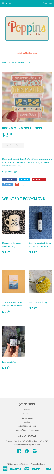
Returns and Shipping (27, 425)
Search (27, 409)
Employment (27, 418)
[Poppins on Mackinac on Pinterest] (27, 452)
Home (4, 62)
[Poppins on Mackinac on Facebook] (19, 452)
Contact (27, 422)
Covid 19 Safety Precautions (27, 430)
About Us (27, 413)
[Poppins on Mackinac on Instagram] (34, 452)
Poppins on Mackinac (20, 464)
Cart (50, 3)
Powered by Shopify (38, 464)
